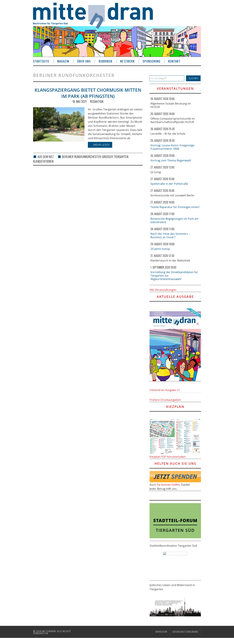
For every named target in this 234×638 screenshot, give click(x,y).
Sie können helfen (168, 485)
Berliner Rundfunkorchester (81, 156)
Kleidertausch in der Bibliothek (170, 260)
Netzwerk (127, 61)
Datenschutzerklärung (185, 631)
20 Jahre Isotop (160, 249)
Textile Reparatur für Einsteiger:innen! (174, 207)
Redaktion (96, 101)
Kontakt (174, 61)
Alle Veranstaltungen (163, 290)
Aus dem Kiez (46, 156)
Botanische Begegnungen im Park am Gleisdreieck (174, 220)
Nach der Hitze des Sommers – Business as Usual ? (170, 235)
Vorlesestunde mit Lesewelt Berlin (172, 195)
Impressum (161, 631)
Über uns (84, 61)
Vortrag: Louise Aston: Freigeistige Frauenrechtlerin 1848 (172, 147)
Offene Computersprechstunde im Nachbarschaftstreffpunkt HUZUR (172, 120)
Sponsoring (151, 61)
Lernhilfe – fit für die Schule (167, 134)
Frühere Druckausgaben (165, 400)
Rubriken (105, 61)
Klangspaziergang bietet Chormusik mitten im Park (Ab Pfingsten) (88, 93)
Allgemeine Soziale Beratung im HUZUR (170, 105)
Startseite (41, 61)
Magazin (63, 61)
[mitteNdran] (96, 15)
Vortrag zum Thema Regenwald (170, 160)
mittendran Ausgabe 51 (165, 390)
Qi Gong (155, 172)
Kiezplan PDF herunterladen (168, 457)
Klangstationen (43, 161)
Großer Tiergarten (115, 156)
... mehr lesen (100, 145)
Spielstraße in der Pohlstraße (169, 184)
